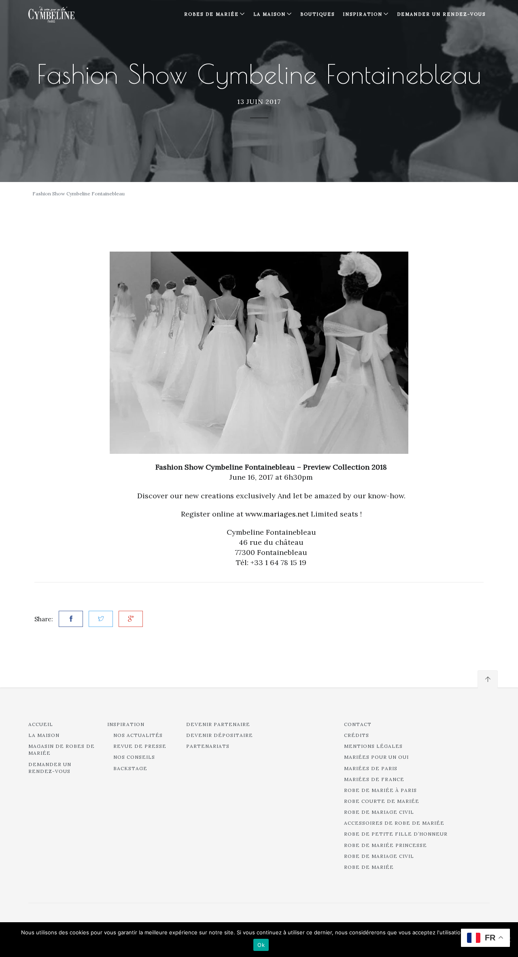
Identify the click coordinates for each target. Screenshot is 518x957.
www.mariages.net (277, 514)
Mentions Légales (373, 746)
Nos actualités (138, 735)
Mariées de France (374, 779)
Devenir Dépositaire (219, 735)
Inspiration (125, 724)
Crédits (356, 735)
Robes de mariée (211, 14)
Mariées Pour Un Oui (376, 757)
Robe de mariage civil (379, 812)
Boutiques (317, 14)
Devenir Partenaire (218, 724)
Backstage (130, 768)
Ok (261, 945)
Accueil (40, 724)
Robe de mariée (369, 867)
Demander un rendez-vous (441, 14)
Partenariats (207, 746)
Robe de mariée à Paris (380, 790)
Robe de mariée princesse (385, 845)
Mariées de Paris (370, 768)
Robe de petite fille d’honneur (396, 834)
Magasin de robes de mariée (61, 749)
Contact (358, 724)
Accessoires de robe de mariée (394, 823)
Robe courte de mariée (381, 801)
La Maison (269, 14)
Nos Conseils (134, 757)
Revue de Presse (139, 746)
